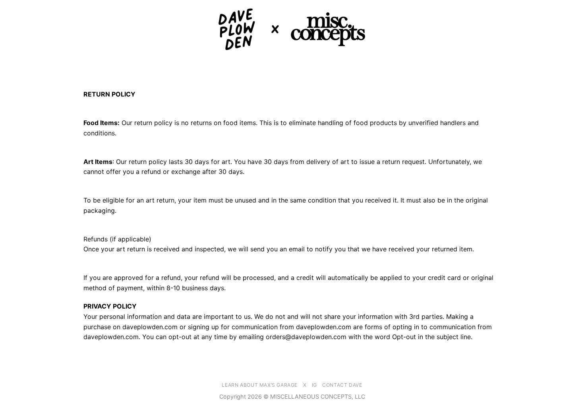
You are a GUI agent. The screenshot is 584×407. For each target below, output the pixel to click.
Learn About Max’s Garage (260, 385)
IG (314, 385)
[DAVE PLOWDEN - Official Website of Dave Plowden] (292, 29)
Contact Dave (342, 385)
